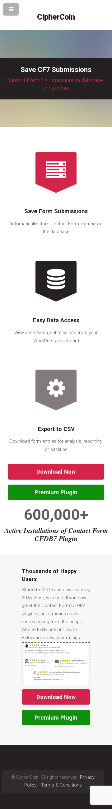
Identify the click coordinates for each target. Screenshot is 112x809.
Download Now (56, 471)
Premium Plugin (56, 492)
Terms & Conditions (61, 785)
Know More (56, 88)
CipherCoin (56, 17)
